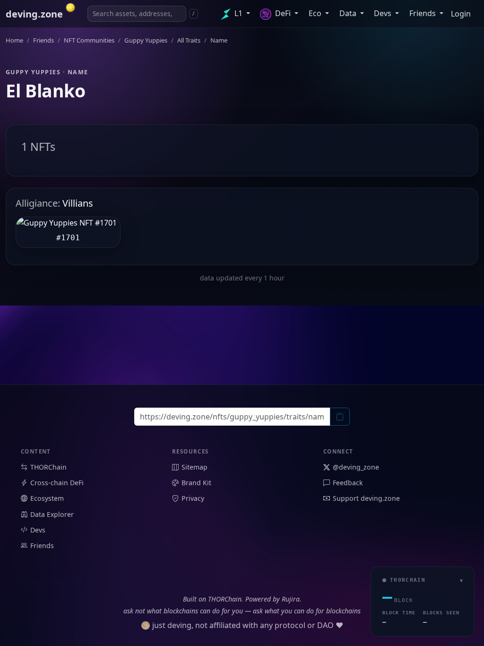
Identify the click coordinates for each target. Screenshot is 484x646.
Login (461, 14)
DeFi (283, 13)
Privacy (193, 498)
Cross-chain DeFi (57, 482)
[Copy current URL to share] (340, 417)
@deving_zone (356, 467)
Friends (423, 13)
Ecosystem (47, 498)
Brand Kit (196, 482)
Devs (383, 13)
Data (348, 13)
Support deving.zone (366, 498)
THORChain (48, 467)
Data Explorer (52, 514)
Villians (54, 203)
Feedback (348, 482)
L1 (238, 13)
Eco (316, 13)
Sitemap (194, 467)
